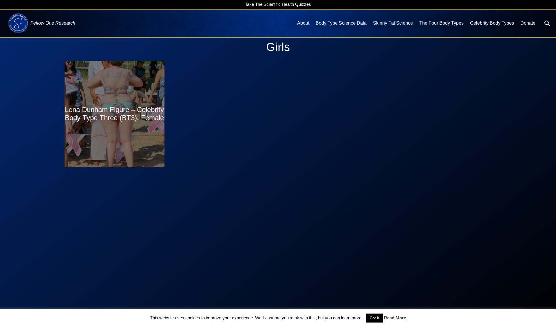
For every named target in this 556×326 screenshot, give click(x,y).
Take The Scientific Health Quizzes (278, 4)
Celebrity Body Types (492, 23)
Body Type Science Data (341, 23)
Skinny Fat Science (393, 23)
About (303, 23)
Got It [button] (374, 318)
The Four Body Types (441, 23)
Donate (527, 23)
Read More (395, 317)
